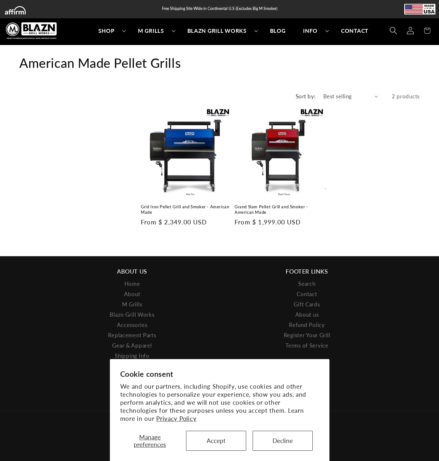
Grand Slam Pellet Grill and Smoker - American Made (271, 209)
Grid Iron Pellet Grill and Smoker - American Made (185, 209)
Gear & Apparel (132, 345)
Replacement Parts (132, 335)
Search (306, 283)
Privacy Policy (176, 418)
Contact (307, 294)
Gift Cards (307, 304)
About (132, 294)
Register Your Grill (307, 335)
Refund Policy (307, 324)
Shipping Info (132, 355)
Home (132, 283)
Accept (216, 440)
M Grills (132, 304)
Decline (283, 440)
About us (307, 314)
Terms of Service (306, 345)
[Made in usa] (420, 9)
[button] (109, 31)
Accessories (132, 324)
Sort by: (306, 96)
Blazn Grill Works (132, 314)
